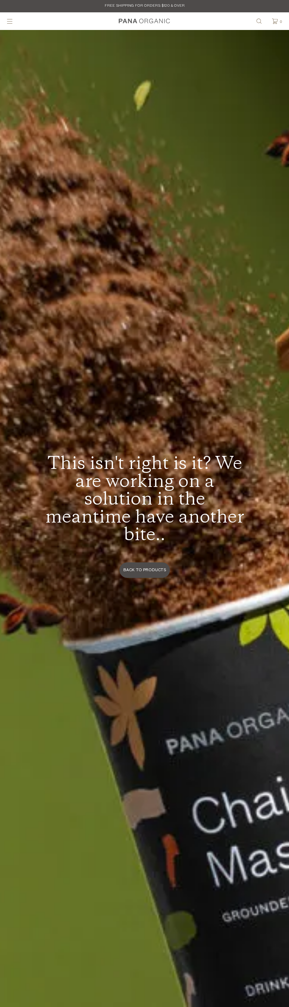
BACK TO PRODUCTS (144, 570)
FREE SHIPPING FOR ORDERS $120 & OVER (145, 6)
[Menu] (15, 21)
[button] (259, 21)
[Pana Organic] (144, 21)
